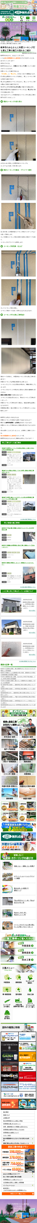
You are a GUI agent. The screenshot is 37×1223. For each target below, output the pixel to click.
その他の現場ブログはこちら (27, 661)
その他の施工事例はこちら (28, 519)
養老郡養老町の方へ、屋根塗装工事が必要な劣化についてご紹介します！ (18, 694)
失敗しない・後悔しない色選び (24, 866)
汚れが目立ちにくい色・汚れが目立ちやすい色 (24, 901)
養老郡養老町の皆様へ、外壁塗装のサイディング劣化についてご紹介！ (18, 702)
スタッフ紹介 (7, 1135)
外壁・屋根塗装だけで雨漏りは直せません (15, 1126)
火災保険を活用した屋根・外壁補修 (13, 1182)
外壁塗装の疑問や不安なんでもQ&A (13, 1129)
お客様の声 (6, 1118)
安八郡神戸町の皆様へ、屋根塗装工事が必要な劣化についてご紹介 (18, 685)
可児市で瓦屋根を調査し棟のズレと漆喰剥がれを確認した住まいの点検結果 (18, 681)
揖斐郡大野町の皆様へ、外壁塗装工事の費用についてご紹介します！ (18, 690)
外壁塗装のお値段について (11, 1132)
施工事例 (5, 1112)
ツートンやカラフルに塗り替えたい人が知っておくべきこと (24, 926)
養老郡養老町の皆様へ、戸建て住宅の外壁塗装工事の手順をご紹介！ (18, 698)
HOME (3, 41)
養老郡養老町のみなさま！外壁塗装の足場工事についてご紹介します (18, 706)
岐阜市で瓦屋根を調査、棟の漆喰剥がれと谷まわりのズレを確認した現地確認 (18, 669)
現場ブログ (10, 41)
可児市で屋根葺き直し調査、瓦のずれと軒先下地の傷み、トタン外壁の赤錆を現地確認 (18, 677)
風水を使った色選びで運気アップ (21, 889)
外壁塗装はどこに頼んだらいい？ (13, 1179)
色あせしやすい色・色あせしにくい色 (20, 914)
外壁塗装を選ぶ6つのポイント (12, 1124)
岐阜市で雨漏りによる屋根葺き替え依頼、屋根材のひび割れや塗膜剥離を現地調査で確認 (18, 673)
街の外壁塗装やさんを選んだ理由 (13, 1121)
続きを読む (32, 610)
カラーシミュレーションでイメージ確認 (24, 877)
